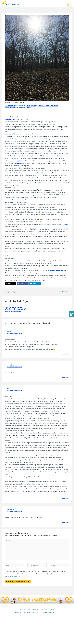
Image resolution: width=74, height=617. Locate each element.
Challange (34, 105)
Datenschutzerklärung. (12, 576)
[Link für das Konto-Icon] (67, 4)
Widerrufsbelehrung (48, 612)
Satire (29, 107)
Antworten (65, 354)
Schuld (66, 224)
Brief (28, 105)
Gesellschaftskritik (11, 107)
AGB (59, 612)
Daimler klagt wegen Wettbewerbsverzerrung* (15, 308)
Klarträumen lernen (48, 609)
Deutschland (53, 105)
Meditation (22, 107)
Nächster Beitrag (66, 292)
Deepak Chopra (43, 105)
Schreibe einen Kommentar (13, 311)
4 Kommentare (10, 105)
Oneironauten (11, 4)
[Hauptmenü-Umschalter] (70, 4)
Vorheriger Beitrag (8, 292)
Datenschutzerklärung (31, 612)
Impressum (17, 612)
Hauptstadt (19, 163)
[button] (10, 283)
